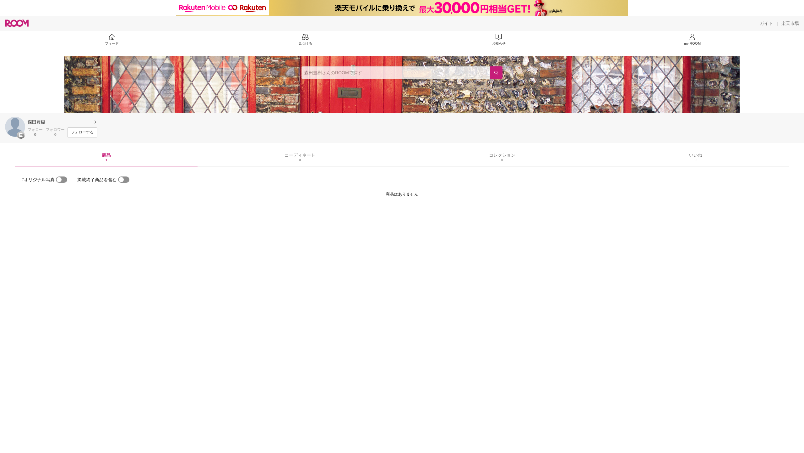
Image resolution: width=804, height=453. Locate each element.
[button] (15, 127)
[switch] (61, 179)
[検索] (496, 72)
